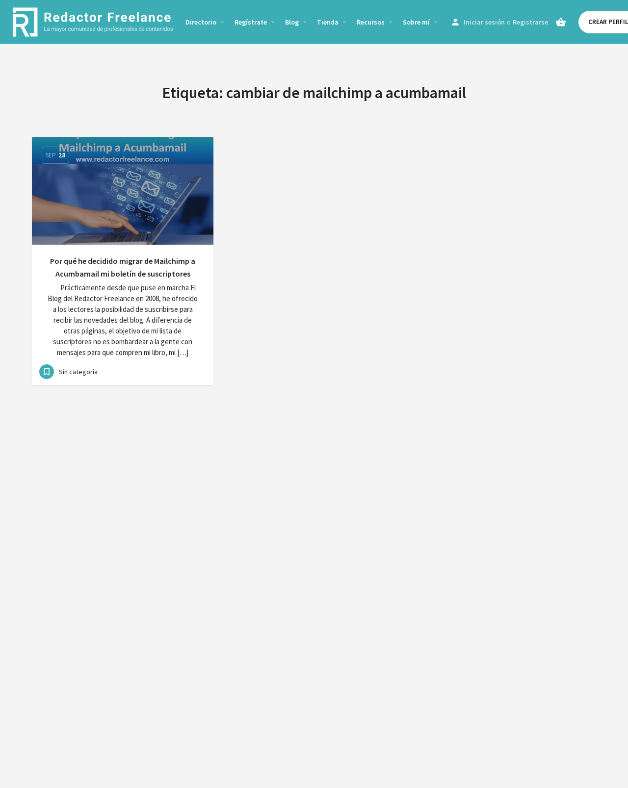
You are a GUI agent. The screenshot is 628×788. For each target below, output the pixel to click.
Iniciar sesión (484, 22)
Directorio (200, 22)
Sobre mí (416, 22)
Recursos (371, 22)
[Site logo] (94, 21)
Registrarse (530, 22)
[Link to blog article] (122, 191)
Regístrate (251, 22)
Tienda (328, 22)
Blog (292, 22)
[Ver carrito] (560, 22)
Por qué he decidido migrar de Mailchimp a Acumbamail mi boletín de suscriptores (122, 267)
